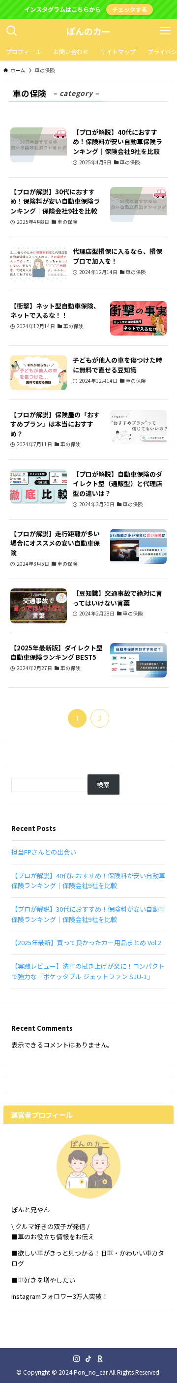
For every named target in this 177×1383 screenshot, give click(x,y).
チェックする (130, 9)
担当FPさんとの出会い (43, 852)
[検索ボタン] (12, 31)
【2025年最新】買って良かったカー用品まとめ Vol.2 (86, 942)
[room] (100, 1358)
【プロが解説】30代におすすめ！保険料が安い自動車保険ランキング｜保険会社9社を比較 (88, 914)
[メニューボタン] (165, 31)
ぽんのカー (88, 31)
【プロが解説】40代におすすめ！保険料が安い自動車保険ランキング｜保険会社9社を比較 (88, 881)
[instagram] (76, 1358)
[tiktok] (88, 1358)
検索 (103, 784)
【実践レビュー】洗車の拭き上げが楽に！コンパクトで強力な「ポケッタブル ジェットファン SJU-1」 (88, 971)
